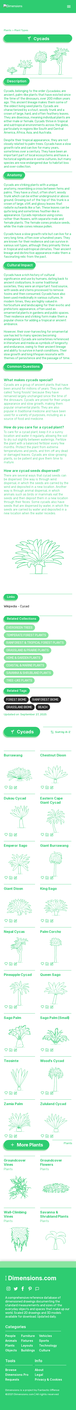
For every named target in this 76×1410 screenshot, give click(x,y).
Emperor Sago (15, 845)
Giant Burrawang (54, 845)
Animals (11, 1340)
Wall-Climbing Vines (15, 1214)
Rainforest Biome (45, 699)
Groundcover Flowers (51, 1162)
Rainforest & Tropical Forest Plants (35, 643)
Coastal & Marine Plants (25, 665)
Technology (48, 1345)
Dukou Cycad (15, 798)
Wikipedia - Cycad (16, 606)
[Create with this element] (15, 787)
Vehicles (45, 1336)
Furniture (28, 1336)
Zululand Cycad (53, 1104)
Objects (11, 1350)
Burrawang (13, 755)
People (10, 1336)
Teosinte (11, 1061)
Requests (12, 1379)
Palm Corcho (50, 931)
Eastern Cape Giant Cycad (51, 800)
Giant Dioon (13, 888)
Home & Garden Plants (23, 658)
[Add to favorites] (6, 787)
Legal (39, 1374)
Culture (44, 1350)
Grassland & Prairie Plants (27, 650)
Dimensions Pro (16, 1374)
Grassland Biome (19, 707)
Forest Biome (16, 699)
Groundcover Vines (15, 1162)
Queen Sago (50, 975)
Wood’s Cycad (52, 1061)
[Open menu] (69, 6)
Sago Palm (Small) (54, 1018)
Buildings (28, 1350)
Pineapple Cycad (18, 975)
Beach (43, 707)
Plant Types (21, 30)
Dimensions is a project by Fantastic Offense (32, 1390)
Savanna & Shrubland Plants (28, 673)
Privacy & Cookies (48, 1379)
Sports (44, 1340)
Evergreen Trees (19, 627)
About (39, 1370)
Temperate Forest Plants (26, 635)
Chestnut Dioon (53, 755)
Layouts (27, 1345)
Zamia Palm (13, 1104)
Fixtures (27, 1340)
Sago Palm (12, 1018)
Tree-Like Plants (19, 680)
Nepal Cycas (14, 931)
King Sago (48, 888)
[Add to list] (10, 787)
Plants (7, 30)
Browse (10, 1370)
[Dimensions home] (12, 6)
